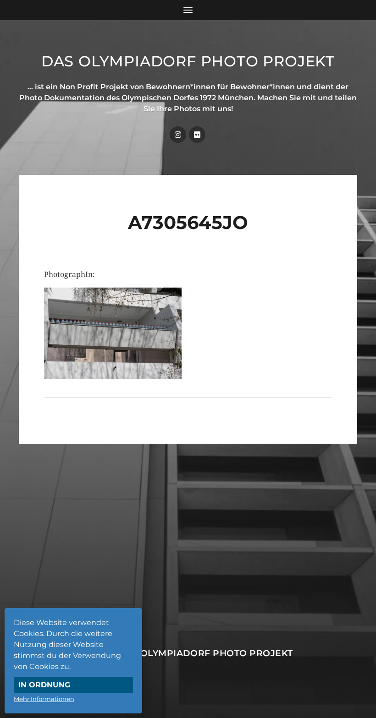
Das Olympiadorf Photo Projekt (188, 61)
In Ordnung (44, 684)
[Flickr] (197, 134)
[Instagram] (178, 134)
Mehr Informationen (44, 698)
